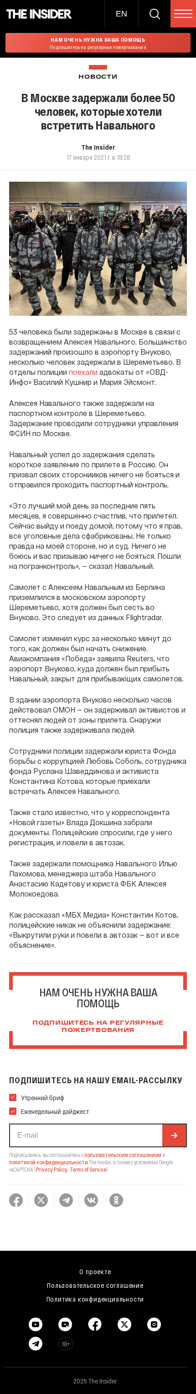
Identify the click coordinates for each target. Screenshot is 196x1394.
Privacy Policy (51, 1169)
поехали (83, 371)
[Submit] (174, 1135)
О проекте (95, 1271)
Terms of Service (88, 1169)
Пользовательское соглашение (95, 1285)
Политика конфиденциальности (95, 1299)
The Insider (98, 147)
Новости (97, 77)
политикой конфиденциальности (48, 1162)
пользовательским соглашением (122, 1154)
